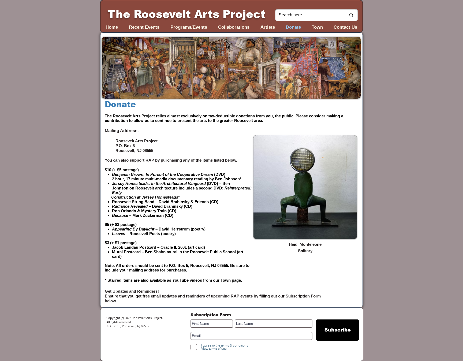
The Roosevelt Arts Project (186, 14)
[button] (231, 68)
